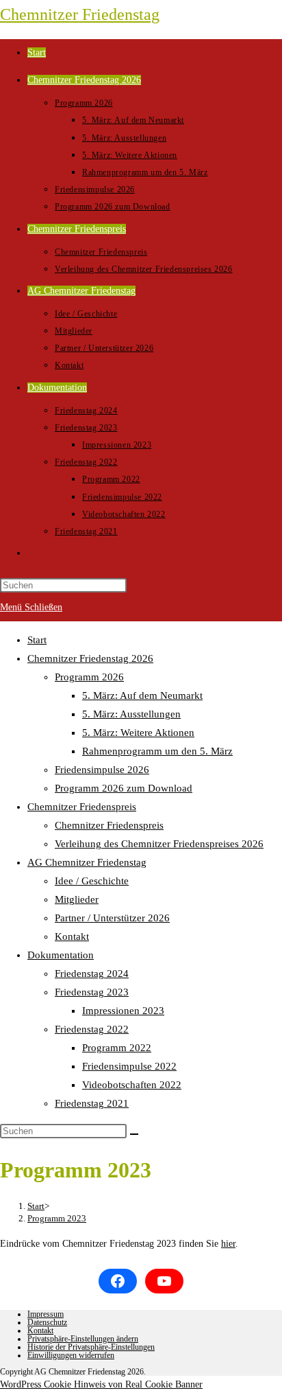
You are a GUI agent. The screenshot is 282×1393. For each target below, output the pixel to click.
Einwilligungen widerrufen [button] (70, 1355)
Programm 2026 (89, 676)
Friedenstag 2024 (92, 973)
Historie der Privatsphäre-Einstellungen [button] (91, 1347)
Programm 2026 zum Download (123, 788)
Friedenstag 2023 (92, 992)
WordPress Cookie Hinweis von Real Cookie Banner (101, 1384)
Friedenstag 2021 (92, 1103)
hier (228, 1244)
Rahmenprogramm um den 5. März (157, 751)
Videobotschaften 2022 (131, 1084)
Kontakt (72, 936)
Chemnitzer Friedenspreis (81, 806)
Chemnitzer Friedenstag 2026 (90, 658)
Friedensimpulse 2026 (102, 769)
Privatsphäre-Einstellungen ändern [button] (82, 1339)
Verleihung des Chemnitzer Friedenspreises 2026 (159, 843)
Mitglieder (77, 899)
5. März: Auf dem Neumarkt (142, 695)
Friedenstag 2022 (92, 1029)
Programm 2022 (116, 1047)
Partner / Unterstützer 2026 (112, 917)
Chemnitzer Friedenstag (79, 14)
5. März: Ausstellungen (131, 714)
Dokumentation (60, 954)
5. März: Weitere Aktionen (138, 732)
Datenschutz (47, 1322)
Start (37, 639)
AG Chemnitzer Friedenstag (86, 862)
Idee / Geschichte (92, 880)
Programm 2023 (56, 1218)
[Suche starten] (134, 1134)
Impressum (45, 1314)
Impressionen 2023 (123, 1010)
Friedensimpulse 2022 (129, 1066)
